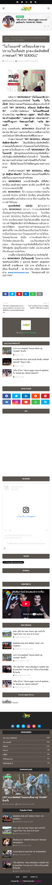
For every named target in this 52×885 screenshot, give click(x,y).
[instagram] (26, 2)
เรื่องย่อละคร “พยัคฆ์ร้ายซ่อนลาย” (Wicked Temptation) (29, 841)
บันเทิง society (9, 61)
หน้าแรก (7, 38)
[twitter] (22, 2)
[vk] (6, 402)
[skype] (35, 2)
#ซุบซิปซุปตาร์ (26, 763)
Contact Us (33, 877)
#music (26, 746)
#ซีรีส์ (26, 755)
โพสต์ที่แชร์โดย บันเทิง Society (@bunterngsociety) (26, 544)
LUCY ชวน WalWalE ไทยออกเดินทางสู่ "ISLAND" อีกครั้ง (27, 349)
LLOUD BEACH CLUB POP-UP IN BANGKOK (29, 852)
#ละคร (26, 750)
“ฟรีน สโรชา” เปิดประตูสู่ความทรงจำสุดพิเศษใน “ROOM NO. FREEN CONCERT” (31, 21)
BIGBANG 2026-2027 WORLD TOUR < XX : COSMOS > (28, 644)
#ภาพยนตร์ (26, 742)
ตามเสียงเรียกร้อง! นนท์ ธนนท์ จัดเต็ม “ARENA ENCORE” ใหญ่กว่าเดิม (31, 360)
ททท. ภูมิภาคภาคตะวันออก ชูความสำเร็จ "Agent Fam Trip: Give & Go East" (29, 632)
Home (17, 877)
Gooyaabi (37, 881)
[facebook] (17, 2)
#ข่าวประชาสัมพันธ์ (26, 738)
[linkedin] (26, 396)
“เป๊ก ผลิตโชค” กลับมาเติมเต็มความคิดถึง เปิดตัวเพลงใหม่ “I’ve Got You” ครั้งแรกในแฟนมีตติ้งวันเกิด (31, 669)
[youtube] (26, 402)
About (25, 877)
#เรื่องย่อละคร (26, 759)
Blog (20, 881)
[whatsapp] (35, 402)
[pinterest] (31, 2)
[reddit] (35, 396)
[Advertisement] (26, 446)
